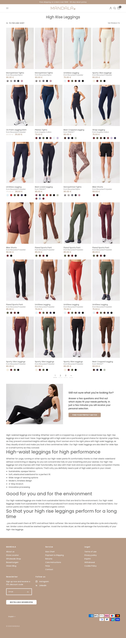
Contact (49, 569)
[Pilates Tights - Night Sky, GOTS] (49, 105)
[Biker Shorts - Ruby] (20, 223)
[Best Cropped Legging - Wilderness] (106, 337)
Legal (87, 547)
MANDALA (11, 547)
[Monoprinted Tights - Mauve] (49, 48)
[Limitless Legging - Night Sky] (20, 162)
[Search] (115, 8)
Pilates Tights (41, 129)
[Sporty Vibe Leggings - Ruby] (20, 337)
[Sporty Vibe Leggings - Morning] (106, 48)
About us (10, 551)
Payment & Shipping (54, 555)
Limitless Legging (71, 72)
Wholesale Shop (13, 558)
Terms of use (90, 551)
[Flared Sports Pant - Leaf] (77, 223)
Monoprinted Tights (15, 72)
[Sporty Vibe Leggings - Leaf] (49, 337)
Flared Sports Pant (43, 247)
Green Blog (11, 566)
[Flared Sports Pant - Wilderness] (49, 223)
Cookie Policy (90, 566)
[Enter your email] (27, 592)
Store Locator (12, 555)
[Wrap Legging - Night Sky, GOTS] (106, 105)
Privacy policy (90, 555)
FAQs (47, 566)
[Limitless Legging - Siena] (77, 280)
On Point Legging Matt (16, 129)
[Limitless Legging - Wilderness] (49, 280)
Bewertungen (12, 562)
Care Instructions (53, 562)
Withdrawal (89, 562)
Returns (48, 558)
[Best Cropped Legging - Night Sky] (77, 105)
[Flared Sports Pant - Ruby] (106, 223)
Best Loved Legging (44, 187)
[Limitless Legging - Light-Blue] (77, 48)
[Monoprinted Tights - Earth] (77, 162)
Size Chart (50, 551)
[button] (8, 81)
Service (49, 547)
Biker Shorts (97, 187)
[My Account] (111, 8)
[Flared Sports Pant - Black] (20, 280)
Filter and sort (16, 23)
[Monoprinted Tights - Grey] (20, 48)
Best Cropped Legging (74, 129)
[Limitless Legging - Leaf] (106, 280)
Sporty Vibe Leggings (102, 72)
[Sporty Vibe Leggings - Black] (77, 337)
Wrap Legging (98, 129)
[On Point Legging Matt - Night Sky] (20, 105)
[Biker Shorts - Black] (106, 162)
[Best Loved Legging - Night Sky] (49, 162)
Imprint (87, 558)
